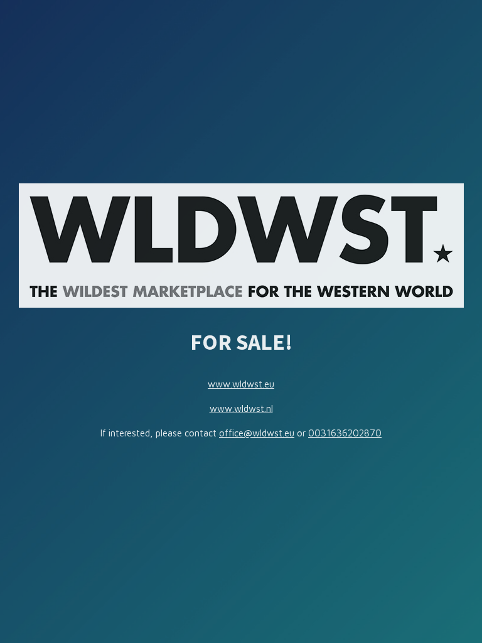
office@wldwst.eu (256, 433)
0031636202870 (345, 433)
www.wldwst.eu (241, 384)
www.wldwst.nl (241, 408)
